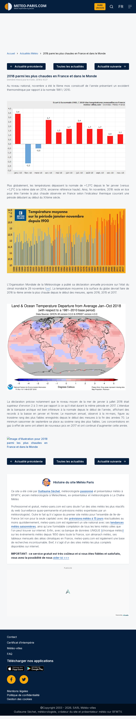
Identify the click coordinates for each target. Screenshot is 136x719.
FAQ (9, 654)
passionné (86, 491)
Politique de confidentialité (23, 695)
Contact (12, 637)
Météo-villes (14, 648)
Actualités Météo (29, 53)
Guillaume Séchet (49, 491)
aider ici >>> (61, 557)
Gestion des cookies (19, 699)
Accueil (11, 53)
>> (48, 288)
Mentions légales (17, 691)
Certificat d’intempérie (20, 642)
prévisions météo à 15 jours (86, 518)
